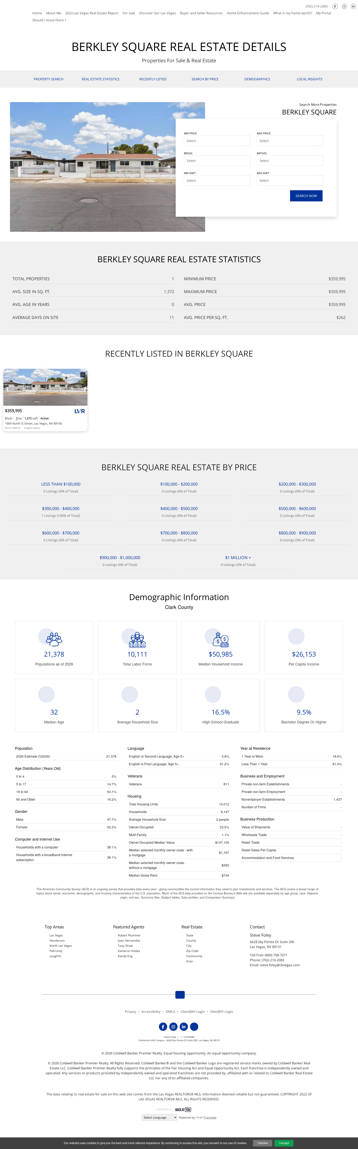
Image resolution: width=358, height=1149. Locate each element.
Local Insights (309, 79)
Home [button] (37, 13)
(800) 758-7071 (276, 955)
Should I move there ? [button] (49, 20)
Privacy (130, 1011)
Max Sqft (263, 173)
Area (189, 961)
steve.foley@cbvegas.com (280, 965)
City (188, 946)
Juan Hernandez (129, 940)
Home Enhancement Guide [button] (248, 13)
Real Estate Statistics (101, 79)
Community (194, 956)
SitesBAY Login (221, 1011)
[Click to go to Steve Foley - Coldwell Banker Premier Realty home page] (15, 12)
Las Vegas (56, 935)
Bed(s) (188, 153)
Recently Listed (153, 79)
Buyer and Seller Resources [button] (201, 13)
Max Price (264, 133)
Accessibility (151, 1011)
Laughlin (56, 956)
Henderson (57, 940)
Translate (209, 1117)
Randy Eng (125, 956)
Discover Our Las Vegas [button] (157, 13)
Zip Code (192, 951)
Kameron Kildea (129, 951)
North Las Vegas (61, 946)
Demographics (257, 79)
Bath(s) (262, 153)
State (189, 935)
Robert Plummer (129, 935)
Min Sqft (190, 173)
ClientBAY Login (193, 1011)
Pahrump (56, 951)
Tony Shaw (125, 946)
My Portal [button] (323, 13)
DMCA (170, 1011)
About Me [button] (53, 13)
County (191, 940)
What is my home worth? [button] (292, 13)
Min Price (190, 133)
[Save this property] (83, 374)
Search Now (306, 196)
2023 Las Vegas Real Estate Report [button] (92, 13)
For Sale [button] (129, 13)
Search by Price (205, 79)
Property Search (48, 79)
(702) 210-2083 (317, 6)
